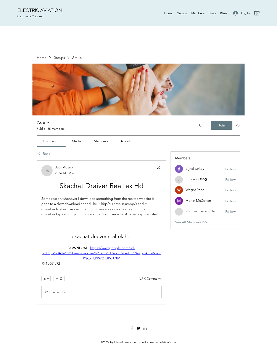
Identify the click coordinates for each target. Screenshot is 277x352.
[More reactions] (59, 278)
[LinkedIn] (145, 328)
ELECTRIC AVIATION (39, 10)
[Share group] (237, 125)
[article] (101, 232)
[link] (51, 141)
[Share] (159, 167)
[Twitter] (138, 328)
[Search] (201, 125)
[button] (256, 13)
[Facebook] (132, 328)
